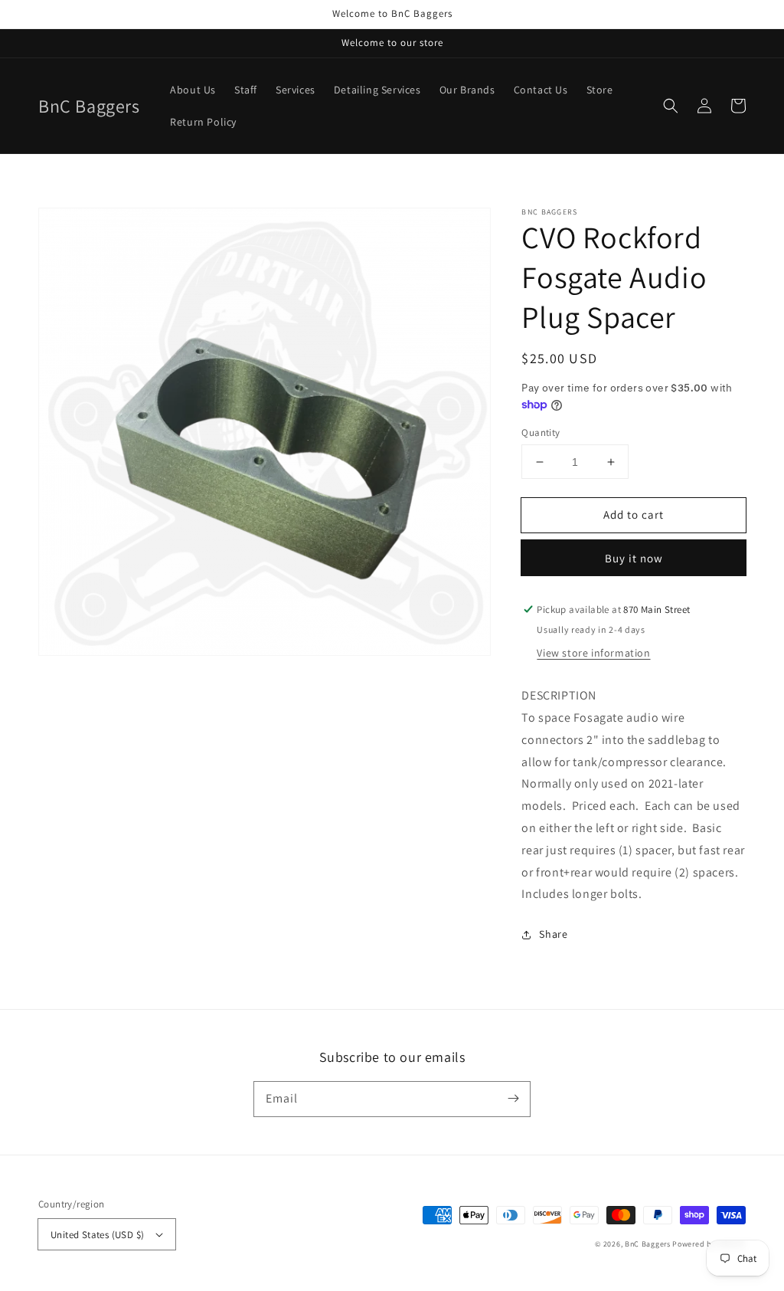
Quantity (540, 432)
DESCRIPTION (558, 695)
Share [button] (553, 934)
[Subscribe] (513, 1099)
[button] (671, 106)
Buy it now (634, 558)
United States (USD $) (97, 1234)
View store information (593, 653)
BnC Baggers (648, 1244)
